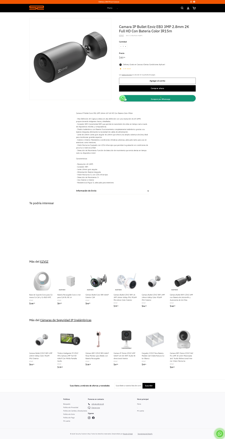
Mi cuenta (66, 421)
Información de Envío (86, 191)
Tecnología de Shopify (145, 434)
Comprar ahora (157, 88)
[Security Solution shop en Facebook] (93, 418)
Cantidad (123, 42)
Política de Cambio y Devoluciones (75, 411)
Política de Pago (69, 417)
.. (117, 8)
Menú (109, 8)
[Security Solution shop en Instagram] (89, 418)
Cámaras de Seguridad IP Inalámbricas (65, 320)
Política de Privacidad (70, 407)
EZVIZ (121, 35)
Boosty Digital (128, 434)
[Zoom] (70, 59)
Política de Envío (69, 414)
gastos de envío (127, 75)
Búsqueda (66, 404)
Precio (121, 53)
